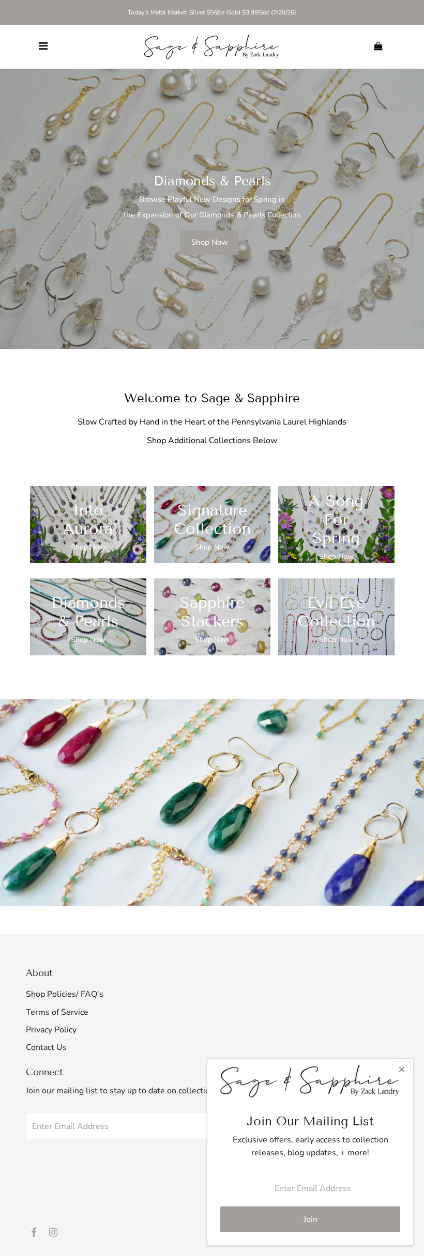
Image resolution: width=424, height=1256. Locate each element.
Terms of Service (57, 1012)
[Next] (407, 209)
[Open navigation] (43, 46)
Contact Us (46, 1047)
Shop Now (209, 239)
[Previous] (16, 209)
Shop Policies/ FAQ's (64, 994)
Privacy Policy (51, 1029)
